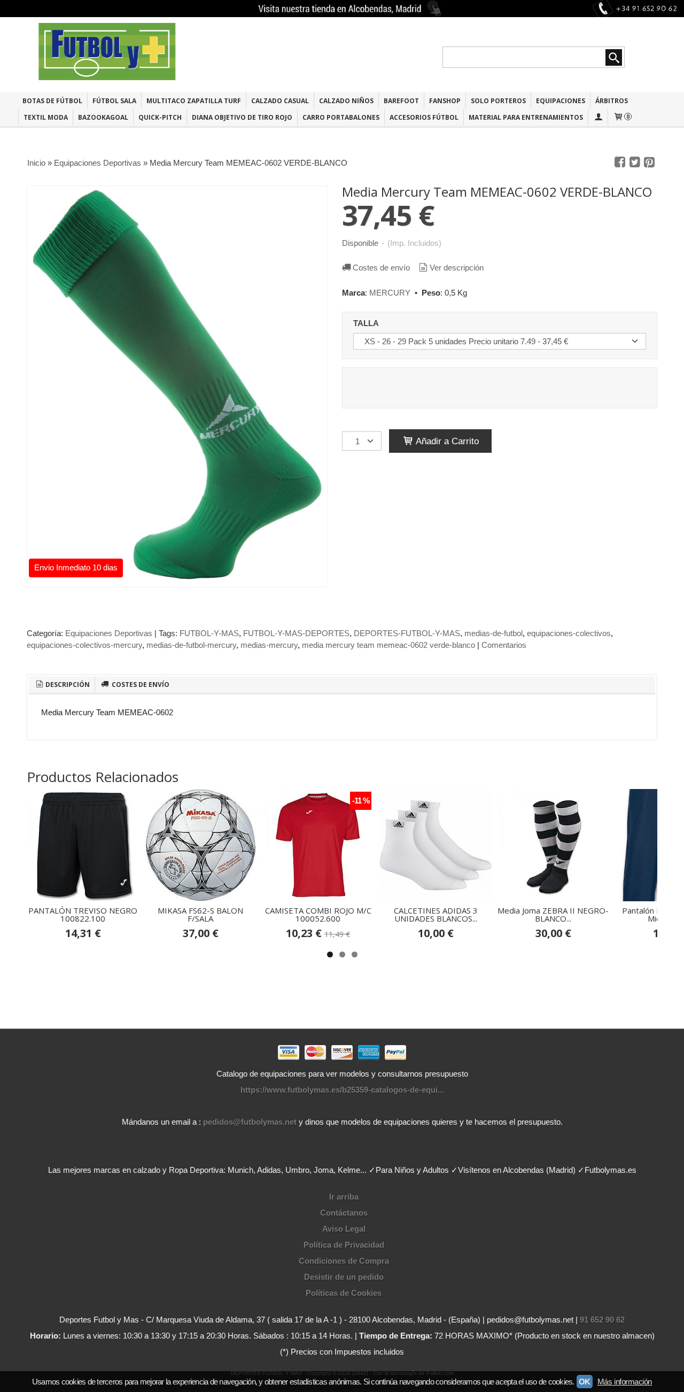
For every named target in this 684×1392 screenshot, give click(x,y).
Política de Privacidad (344, 1244)
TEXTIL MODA (46, 117)
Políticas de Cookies (344, 1292)
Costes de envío (381, 267)
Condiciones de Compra (344, 1260)
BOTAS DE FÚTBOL (52, 100)
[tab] (62, 684)
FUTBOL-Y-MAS (209, 633)
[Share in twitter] (634, 162)
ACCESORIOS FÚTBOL (424, 117)
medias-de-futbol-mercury (191, 644)
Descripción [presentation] (67, 684)
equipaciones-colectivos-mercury (84, 644)
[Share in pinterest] (649, 162)
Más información (624, 1381)
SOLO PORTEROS (498, 100)
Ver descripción (457, 267)
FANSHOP (445, 100)
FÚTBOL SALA (114, 100)
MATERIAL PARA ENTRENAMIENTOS (526, 117)
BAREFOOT (401, 100)
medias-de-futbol (493, 633)
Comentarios (503, 644)
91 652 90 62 (602, 1319)
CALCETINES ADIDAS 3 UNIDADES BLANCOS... (436, 914)
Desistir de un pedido (344, 1276)
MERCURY (389, 292)
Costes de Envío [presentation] (139, 684)
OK (584, 1381)
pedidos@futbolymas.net (250, 1121)
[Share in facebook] (619, 162)
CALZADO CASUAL (280, 100)
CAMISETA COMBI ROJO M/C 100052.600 (318, 914)
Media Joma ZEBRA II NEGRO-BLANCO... (553, 914)
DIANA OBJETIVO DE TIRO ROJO (242, 117)
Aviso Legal (344, 1228)
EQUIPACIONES (560, 100)
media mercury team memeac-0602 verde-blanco (388, 644)
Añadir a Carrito (446, 441)
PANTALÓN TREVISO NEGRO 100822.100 (82, 914)
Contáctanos (344, 1212)
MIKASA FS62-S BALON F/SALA (200, 914)
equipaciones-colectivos (569, 633)
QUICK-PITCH (160, 117)
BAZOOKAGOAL (103, 117)
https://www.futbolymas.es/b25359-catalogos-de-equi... (342, 1089)
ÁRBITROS (611, 100)
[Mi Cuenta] (598, 117)
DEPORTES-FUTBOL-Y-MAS (407, 633)
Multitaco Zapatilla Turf (193, 100)
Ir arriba (344, 1196)
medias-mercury (269, 644)
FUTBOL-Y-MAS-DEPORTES (296, 633)
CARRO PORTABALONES (340, 117)
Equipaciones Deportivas (108, 633)
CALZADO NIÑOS (346, 100)
